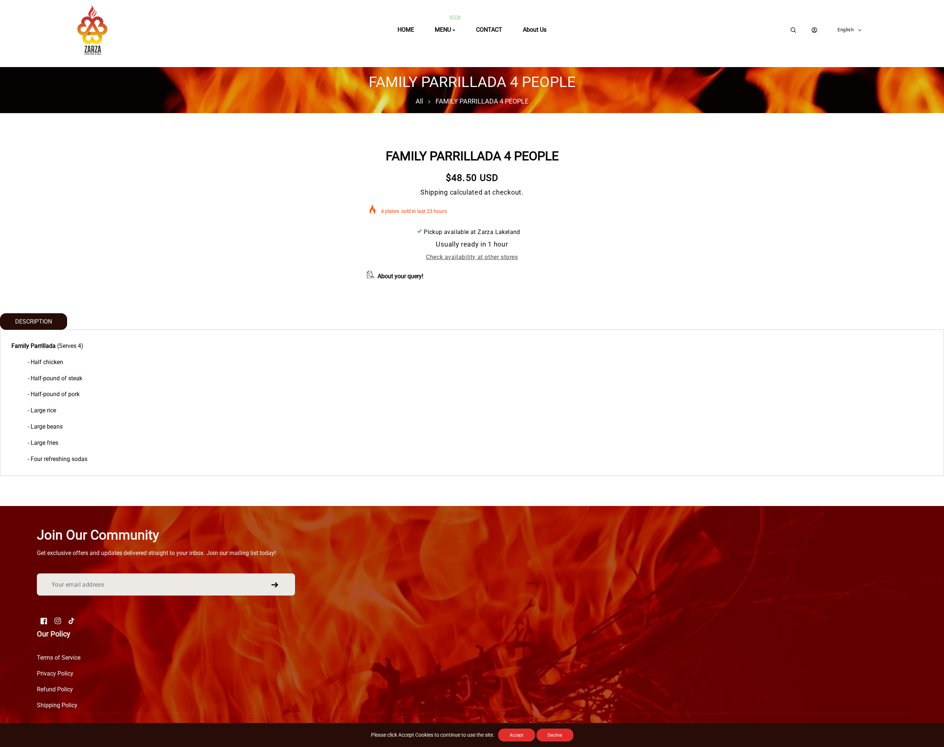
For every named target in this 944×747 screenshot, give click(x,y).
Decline (555, 735)
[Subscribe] (275, 585)
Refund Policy (55, 689)
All (419, 101)
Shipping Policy (57, 705)
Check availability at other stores (472, 257)
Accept (516, 735)
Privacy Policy (55, 673)
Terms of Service (58, 657)
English (845, 29)
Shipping (434, 192)
